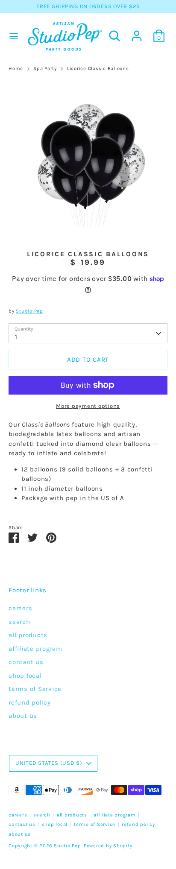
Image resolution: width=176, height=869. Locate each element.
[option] (88, 158)
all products (28, 635)
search (19, 622)
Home (16, 68)
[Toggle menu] (12, 36)
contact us (26, 662)
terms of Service (35, 689)
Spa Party (45, 68)
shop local (25, 675)
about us (23, 716)
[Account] (136, 32)
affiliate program (35, 648)
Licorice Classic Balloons (98, 68)
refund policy (30, 702)
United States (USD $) (48, 763)
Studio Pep (29, 311)
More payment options (88, 406)
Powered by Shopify (108, 846)
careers (20, 608)
